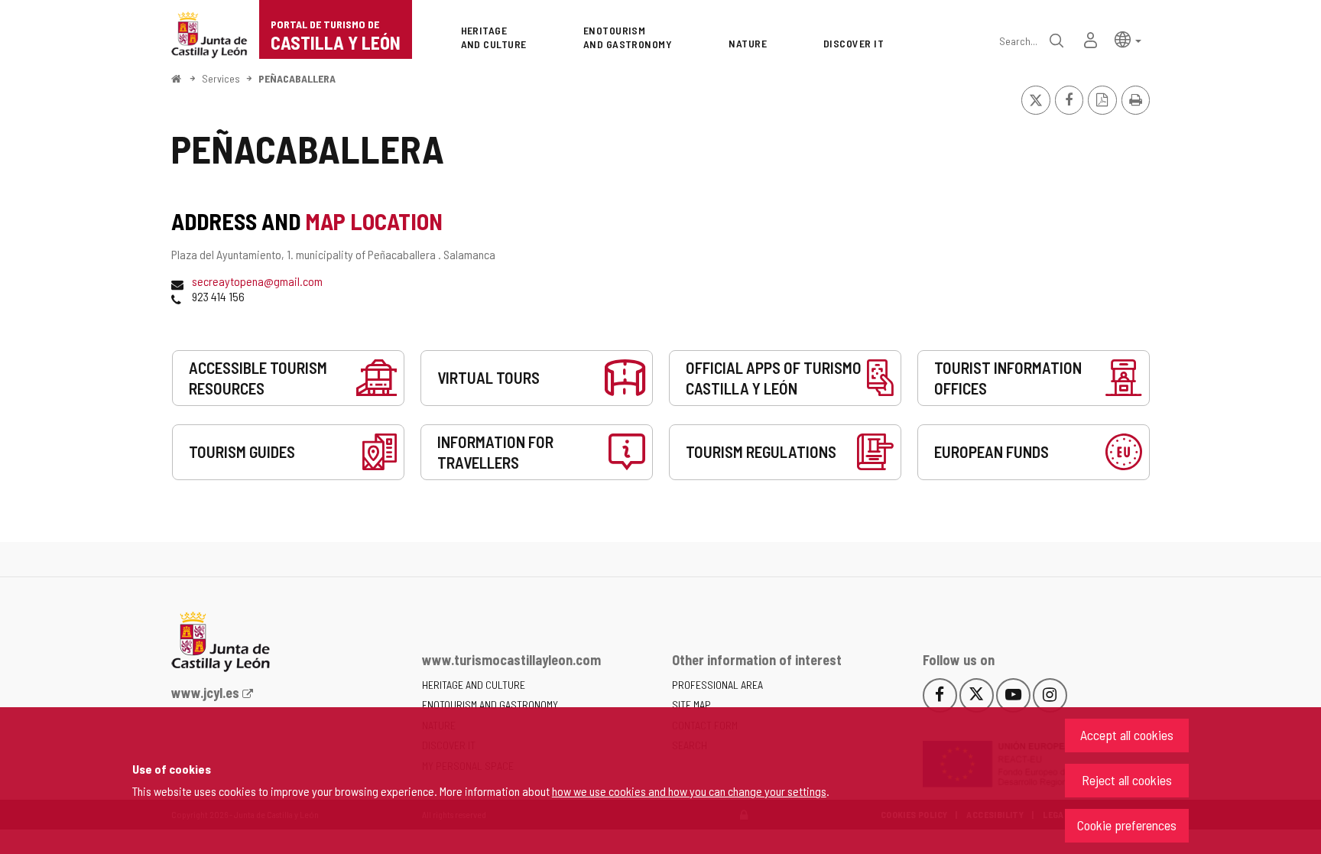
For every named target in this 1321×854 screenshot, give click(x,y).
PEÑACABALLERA (297, 78)
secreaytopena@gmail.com (257, 281)
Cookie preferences (1127, 825)
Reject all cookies (1127, 779)
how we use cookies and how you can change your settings (689, 791)
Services (221, 78)
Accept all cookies (1126, 734)
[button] (1128, 38)
